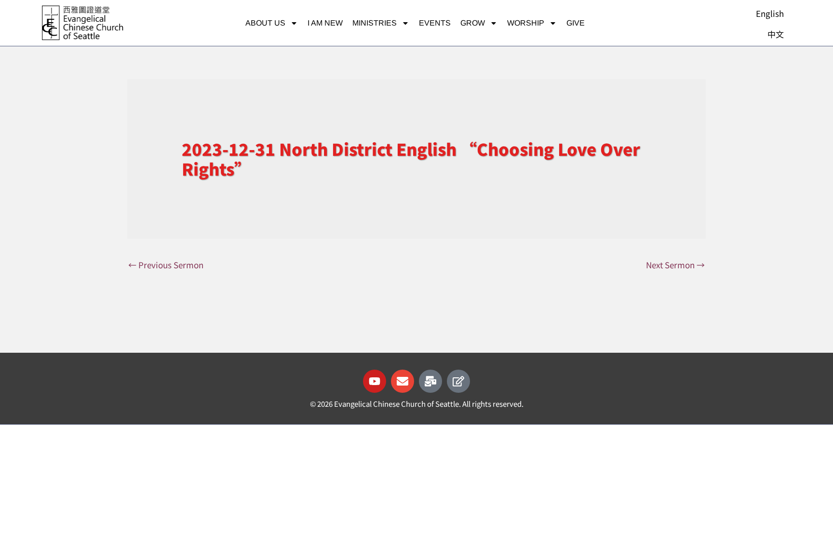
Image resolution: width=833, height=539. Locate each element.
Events (435, 23)
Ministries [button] (374, 23)
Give (575, 23)
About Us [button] (265, 23)
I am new (325, 23)
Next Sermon (675, 265)
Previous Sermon (165, 265)
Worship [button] (525, 23)
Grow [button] (472, 23)
